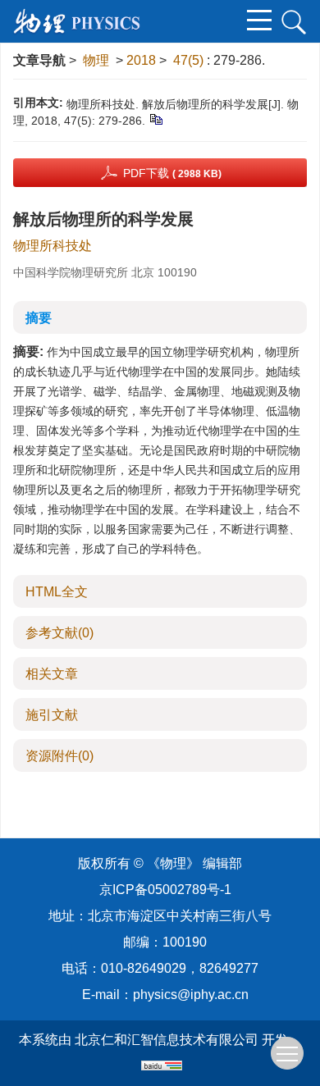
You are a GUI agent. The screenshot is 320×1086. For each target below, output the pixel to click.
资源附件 (59, 756)
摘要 (38, 318)
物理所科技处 (52, 246)
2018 (141, 60)
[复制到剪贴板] (155, 118)
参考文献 (59, 633)
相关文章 (51, 674)
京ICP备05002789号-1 (165, 890)
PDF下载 (172, 173)
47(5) (190, 60)
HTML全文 (56, 592)
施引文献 (51, 715)
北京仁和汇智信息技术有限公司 (166, 1040)
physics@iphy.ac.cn (191, 995)
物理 (96, 60)
